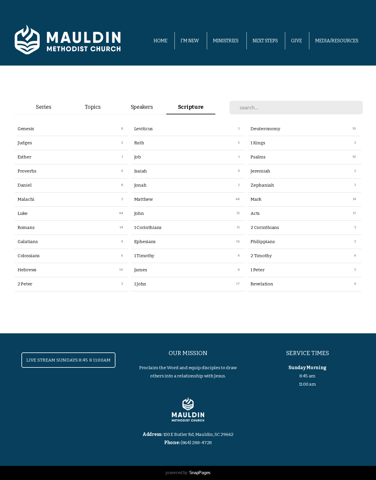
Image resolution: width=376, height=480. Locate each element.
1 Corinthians (148, 227)
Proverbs (27, 171)
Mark (256, 199)
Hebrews (27, 269)
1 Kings (258, 142)
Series (43, 107)
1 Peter (257, 269)
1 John (140, 284)
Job (137, 157)
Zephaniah (262, 185)
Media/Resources (337, 41)
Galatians (28, 241)
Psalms (258, 157)
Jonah (140, 185)
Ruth (139, 142)
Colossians (29, 255)
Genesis (26, 128)
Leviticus (143, 128)
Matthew (143, 199)
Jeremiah (260, 171)
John (139, 213)
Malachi (26, 199)
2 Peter (25, 284)
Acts (255, 213)
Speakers (142, 107)
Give (296, 41)
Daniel (24, 185)
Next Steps (265, 41)
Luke (23, 213)
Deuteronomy (265, 128)
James (140, 269)
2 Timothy (261, 255)
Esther (24, 157)
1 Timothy (144, 255)
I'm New (190, 41)
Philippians (263, 241)
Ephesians (145, 241)
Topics (92, 107)
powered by (188, 472)
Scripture (191, 107)
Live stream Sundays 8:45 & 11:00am (68, 360)
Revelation (262, 284)
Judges (25, 142)
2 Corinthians (265, 227)
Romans (26, 227)
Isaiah (140, 171)
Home (160, 41)
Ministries (226, 41)
